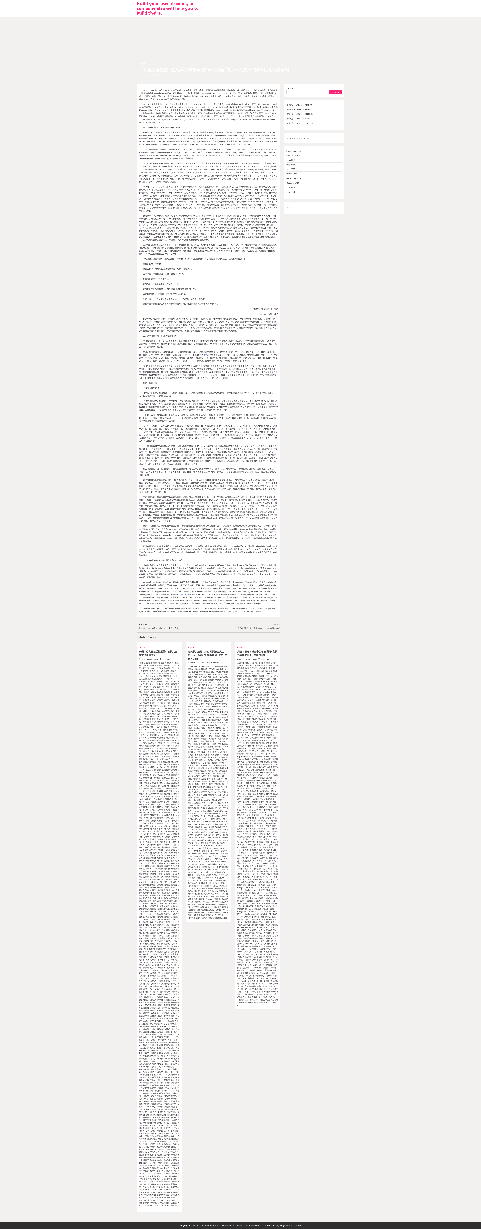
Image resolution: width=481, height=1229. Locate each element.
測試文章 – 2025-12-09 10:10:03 (299, 109)
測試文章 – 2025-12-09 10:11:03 (299, 105)
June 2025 (291, 160)
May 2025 (290, 164)
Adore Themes (294, 1225)
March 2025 (291, 174)
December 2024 (293, 178)
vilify (143, 64)
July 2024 (290, 192)
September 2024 (294, 187)
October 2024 (292, 183)
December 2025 (293, 151)
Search (289, 88)
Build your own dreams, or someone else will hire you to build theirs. (168, 8)
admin (145, 75)
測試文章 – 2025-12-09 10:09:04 (299, 114)
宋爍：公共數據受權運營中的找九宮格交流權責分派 (158, 653)
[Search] (342, 8)
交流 (207, 355)
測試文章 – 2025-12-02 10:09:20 (299, 123)
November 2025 (293, 155)
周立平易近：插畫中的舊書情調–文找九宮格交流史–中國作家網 (257, 653)
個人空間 (185, 594)
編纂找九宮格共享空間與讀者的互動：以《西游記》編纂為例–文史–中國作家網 (208, 655)
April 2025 (290, 169)
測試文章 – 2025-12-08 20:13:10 (299, 119)
